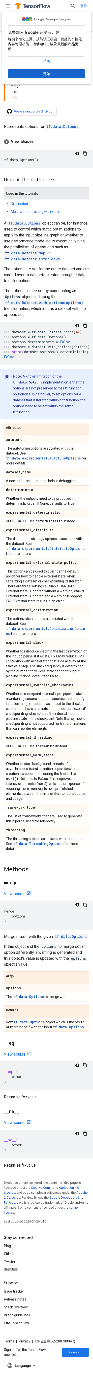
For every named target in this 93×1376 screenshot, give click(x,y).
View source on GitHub (33, 111)
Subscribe (76, 1352)
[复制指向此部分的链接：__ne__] (24, 1112)
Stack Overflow (16, 1307)
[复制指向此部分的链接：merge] (23, 883)
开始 (46, 74)
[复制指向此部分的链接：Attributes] (26, 428)
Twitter (9, 1262)
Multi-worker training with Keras (36, 212)
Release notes (15, 1299)
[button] (46, 142)
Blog (7, 1246)
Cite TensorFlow (16, 1323)
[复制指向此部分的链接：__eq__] (24, 1043)
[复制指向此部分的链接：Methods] (33, 870)
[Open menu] (8, 6)
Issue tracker (14, 1291)
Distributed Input (24, 204)
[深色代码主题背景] (77, 153)
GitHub (9, 1254)
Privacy (24, 1341)
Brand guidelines (17, 1315)
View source (15, 893)
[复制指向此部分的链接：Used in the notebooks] (60, 180)
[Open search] (73, 6)
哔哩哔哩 (11, 1270)
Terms (9, 1341)
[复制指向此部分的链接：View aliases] (39, 142)
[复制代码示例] (85, 153)
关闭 (46, 61)
